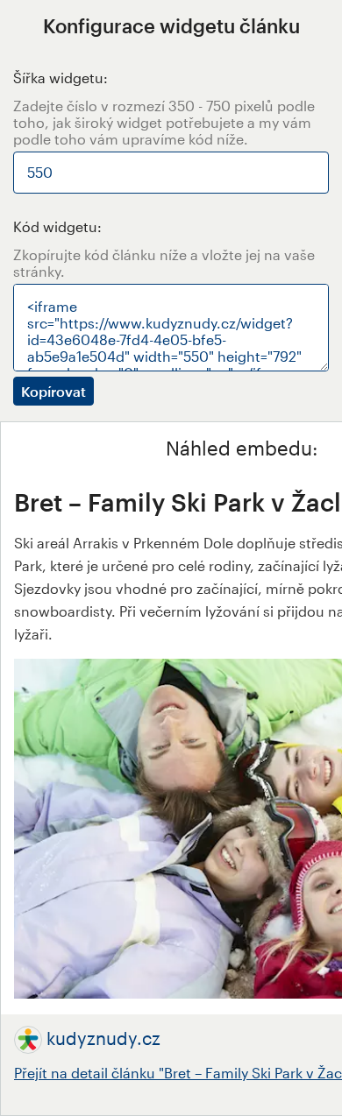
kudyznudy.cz (103, 1038)
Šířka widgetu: (60, 77)
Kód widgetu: (57, 226)
